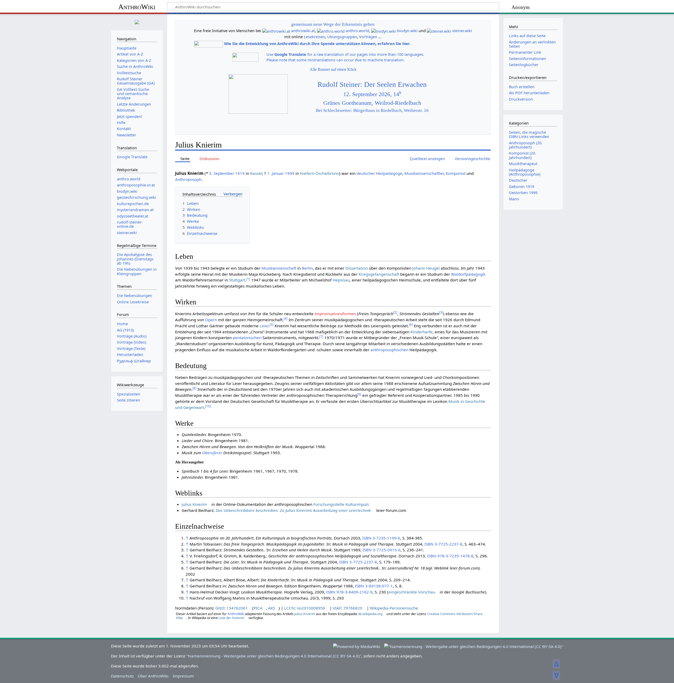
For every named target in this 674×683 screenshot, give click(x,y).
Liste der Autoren (231, 618)
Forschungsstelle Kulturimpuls (341, 504)
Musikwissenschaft (278, 268)
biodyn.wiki (407, 30)
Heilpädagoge (389, 173)
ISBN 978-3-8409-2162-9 (349, 592)
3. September (221, 173)
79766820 (352, 608)
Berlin (307, 268)
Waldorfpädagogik (468, 274)
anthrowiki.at (303, 30)
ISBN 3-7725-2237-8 (443, 544)
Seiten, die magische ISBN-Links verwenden (529, 134)
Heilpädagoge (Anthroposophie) (524, 172)
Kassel (256, 173)
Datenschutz (122, 676)
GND (219, 608)
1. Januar (275, 173)
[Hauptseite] (137, 21)
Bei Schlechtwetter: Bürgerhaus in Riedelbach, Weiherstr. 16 (372, 110)
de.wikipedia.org (370, 614)
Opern (211, 319)
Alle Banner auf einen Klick (333, 69)
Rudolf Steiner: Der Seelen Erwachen (372, 84)
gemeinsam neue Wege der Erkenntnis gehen (333, 24)
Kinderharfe (421, 331)
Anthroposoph (188, 179)
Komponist (455, 173)
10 (208, 406)
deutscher (365, 173)
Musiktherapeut (523, 163)
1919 (240, 173)
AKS (271, 608)
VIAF (337, 608)
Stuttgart (237, 280)
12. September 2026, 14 (372, 94)
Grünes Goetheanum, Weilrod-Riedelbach (372, 103)
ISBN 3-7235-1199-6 (381, 538)
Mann (514, 198)
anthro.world (357, 30)
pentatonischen (247, 337)
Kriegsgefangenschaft (379, 274)
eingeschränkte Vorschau (411, 592)
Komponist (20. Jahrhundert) (522, 155)
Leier (264, 325)
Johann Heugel (426, 268)
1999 (289, 173)
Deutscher (518, 180)
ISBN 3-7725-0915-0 (381, 549)
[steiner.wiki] (439, 30)
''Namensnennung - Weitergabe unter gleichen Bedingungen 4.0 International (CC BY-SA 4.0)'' (273, 656)
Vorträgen (368, 36)
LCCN (289, 608)
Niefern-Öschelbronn (319, 173)
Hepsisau (341, 280)
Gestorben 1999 (523, 192)
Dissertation (356, 268)
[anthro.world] (331, 30)
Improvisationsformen (335, 313)
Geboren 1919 (521, 186)
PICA (258, 608)
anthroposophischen (389, 349)
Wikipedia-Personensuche (394, 608)
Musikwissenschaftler (424, 173)
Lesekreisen (314, 36)
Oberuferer (212, 452)
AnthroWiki (136, 7)
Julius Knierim (194, 504)
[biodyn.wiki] (383, 30)
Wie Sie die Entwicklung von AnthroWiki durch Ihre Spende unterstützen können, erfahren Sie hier (317, 43)
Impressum (183, 676)
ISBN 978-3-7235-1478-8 (450, 555)
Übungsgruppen (342, 36)
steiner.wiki (462, 30)
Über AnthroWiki (153, 676)
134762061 (237, 608)
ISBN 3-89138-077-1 (374, 585)
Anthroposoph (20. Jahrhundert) (525, 145)
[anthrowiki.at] (276, 30)
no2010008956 (311, 608)
